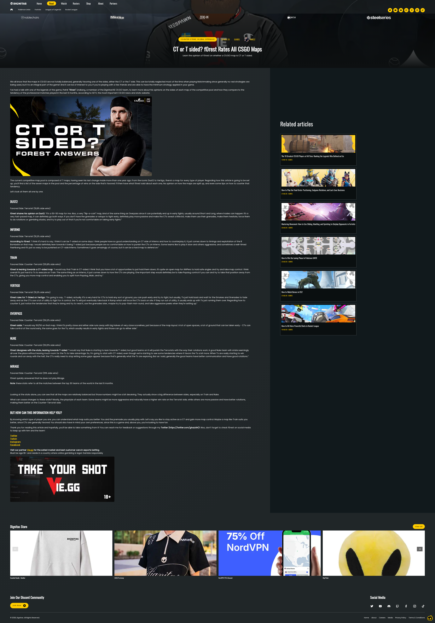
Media (390, 618)
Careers (382, 618)
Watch (64, 3)
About (100, 3)
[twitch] (406, 10)
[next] (420, 549)
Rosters (76, 3)
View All (419, 526)
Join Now (16, 605)
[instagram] (417, 10)
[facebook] (412, 10)
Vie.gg (30, 450)
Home (39, 3)
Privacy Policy (400, 618)
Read (51, 3)
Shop (88, 3)
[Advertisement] (348, 94)
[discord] (401, 10)
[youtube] (395, 10)
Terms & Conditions (417, 618)
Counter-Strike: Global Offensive (198, 39)
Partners (113, 3)
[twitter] (390, 10)
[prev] (15, 549)
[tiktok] (422, 10)
